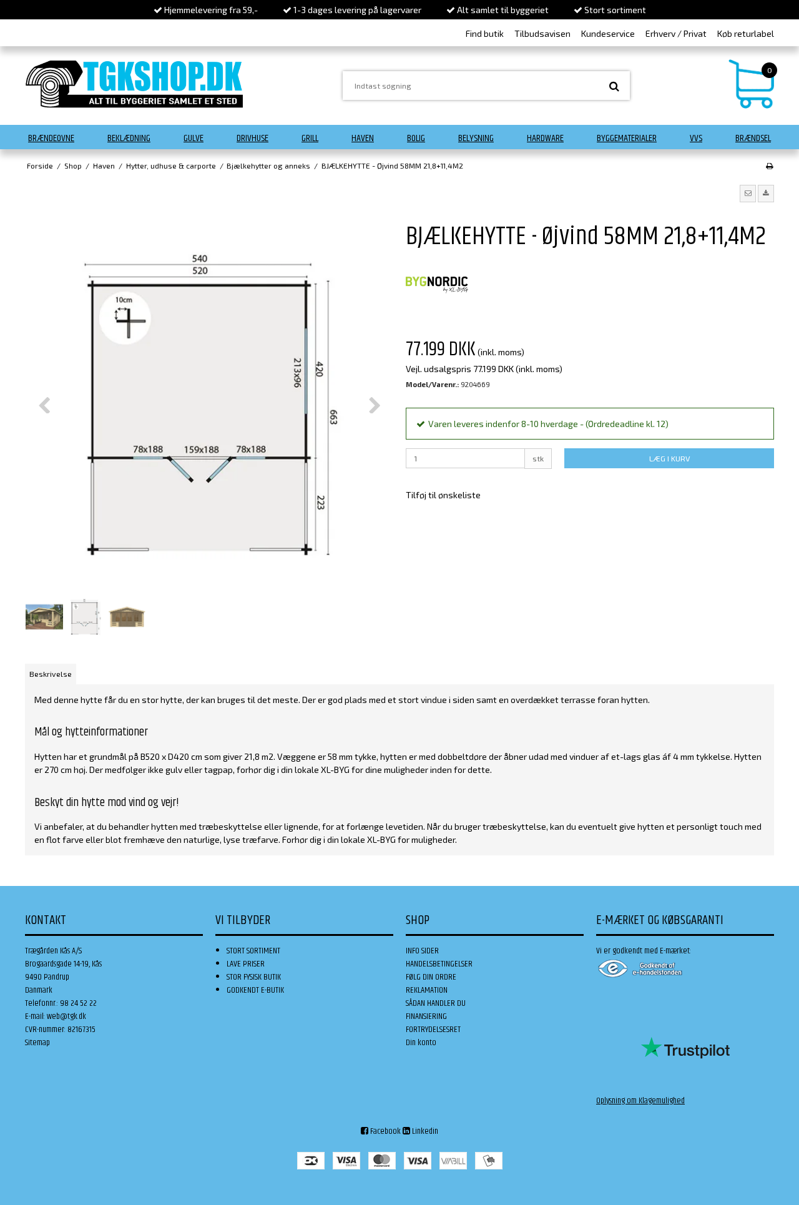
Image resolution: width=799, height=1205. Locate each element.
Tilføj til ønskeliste (443, 494)
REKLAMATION (427, 990)
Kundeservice (608, 33)
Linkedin (424, 1131)
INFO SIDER (422, 951)
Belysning (476, 138)
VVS (696, 138)
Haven (362, 138)
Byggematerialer (627, 138)
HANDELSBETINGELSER (439, 964)
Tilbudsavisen (542, 33)
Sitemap (37, 1043)
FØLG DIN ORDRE (431, 977)
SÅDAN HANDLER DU (436, 1003)
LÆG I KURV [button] (669, 458)
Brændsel (753, 138)
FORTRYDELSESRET (433, 1029)
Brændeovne (51, 138)
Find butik (485, 33)
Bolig (416, 138)
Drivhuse (252, 138)
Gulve (193, 138)
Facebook (384, 1131)
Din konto (421, 1043)
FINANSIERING (426, 1016)
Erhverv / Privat (676, 33)
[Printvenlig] (769, 165)
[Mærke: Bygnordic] (437, 285)
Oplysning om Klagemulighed (640, 1101)
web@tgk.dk (66, 1016)
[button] (748, 193)
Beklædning (128, 138)
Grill (309, 138)
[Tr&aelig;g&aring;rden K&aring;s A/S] (134, 84)
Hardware (545, 138)
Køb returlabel (745, 33)
